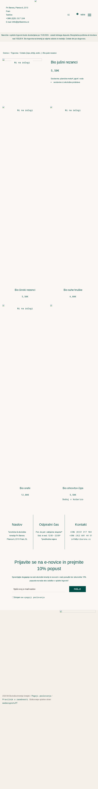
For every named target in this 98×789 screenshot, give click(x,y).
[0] (75, 14)
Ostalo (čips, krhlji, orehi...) (31, 53)
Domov (6, 53)
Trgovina (14, 53)
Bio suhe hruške (73, 289)
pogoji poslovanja (35, 597)
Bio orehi (25, 488)
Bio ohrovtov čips (73, 488)
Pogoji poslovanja (41, 696)
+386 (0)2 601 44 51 (81, 535)
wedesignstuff (9, 703)
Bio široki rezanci (25, 289)
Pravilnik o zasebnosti (15, 699)
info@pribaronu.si (20, 22)
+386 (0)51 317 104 (15, 18)
